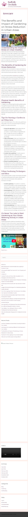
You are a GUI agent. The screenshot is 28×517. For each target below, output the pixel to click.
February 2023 (4, 473)
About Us (3, 264)
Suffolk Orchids (12, 3)
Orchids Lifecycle (5, 302)
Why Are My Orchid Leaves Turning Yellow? (11, 336)
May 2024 (3, 466)
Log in (2, 500)
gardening (15, 75)
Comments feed (5, 504)
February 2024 (4, 470)
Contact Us (3, 274)
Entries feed (4, 502)
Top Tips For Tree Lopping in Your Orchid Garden (12, 334)
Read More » (4, 250)
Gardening (3, 32)
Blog (2, 486)
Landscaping (4, 490)
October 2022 (4, 476)
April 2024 (3, 468)
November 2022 (5, 474)
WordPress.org (4, 506)
